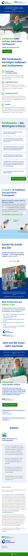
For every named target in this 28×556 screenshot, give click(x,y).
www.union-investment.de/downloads (10, 511)
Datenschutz (5, 548)
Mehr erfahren (7, 51)
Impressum (4, 546)
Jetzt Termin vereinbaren (18, 179)
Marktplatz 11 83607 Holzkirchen (13, 412)
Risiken (5, 173)
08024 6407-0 (6, 420)
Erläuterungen (12, 261)
